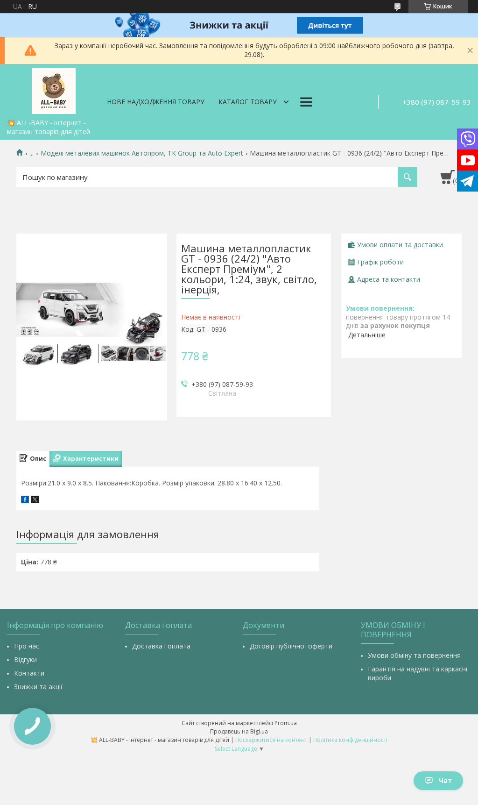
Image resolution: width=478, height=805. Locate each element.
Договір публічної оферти (291, 645)
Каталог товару (247, 101)
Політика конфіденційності (350, 740)
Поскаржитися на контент (271, 740)
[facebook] (25, 500)
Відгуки (25, 659)
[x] (35, 500)
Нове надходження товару (155, 101)
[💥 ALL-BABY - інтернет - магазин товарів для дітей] (53, 89)
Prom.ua (285, 723)
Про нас (26, 645)
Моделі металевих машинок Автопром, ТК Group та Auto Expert (142, 153)
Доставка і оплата (161, 645)
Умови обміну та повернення (414, 655)
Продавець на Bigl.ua (239, 731)
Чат (445, 780)
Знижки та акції (38, 686)
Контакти (29, 673)
